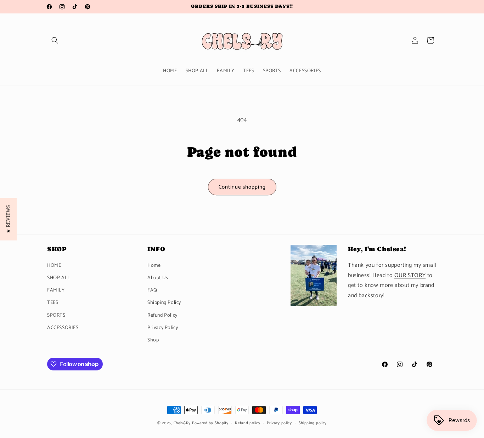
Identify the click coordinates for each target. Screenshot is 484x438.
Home (154, 265)
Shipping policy (313, 423)
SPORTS (56, 315)
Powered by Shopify (210, 423)
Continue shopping (242, 187)
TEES (52, 303)
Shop (153, 340)
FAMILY (56, 290)
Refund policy (247, 423)
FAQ (152, 290)
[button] (55, 40)
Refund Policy (162, 315)
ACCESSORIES (63, 327)
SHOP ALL (58, 277)
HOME (54, 265)
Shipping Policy (164, 303)
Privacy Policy (162, 327)
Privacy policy (279, 423)
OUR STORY (410, 275)
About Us (157, 277)
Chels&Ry (182, 423)
